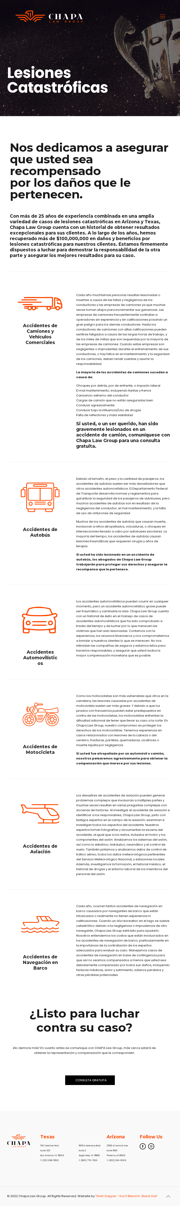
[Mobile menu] (163, 16)
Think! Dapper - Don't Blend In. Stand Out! (126, 1196)
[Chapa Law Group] (50, 16)
